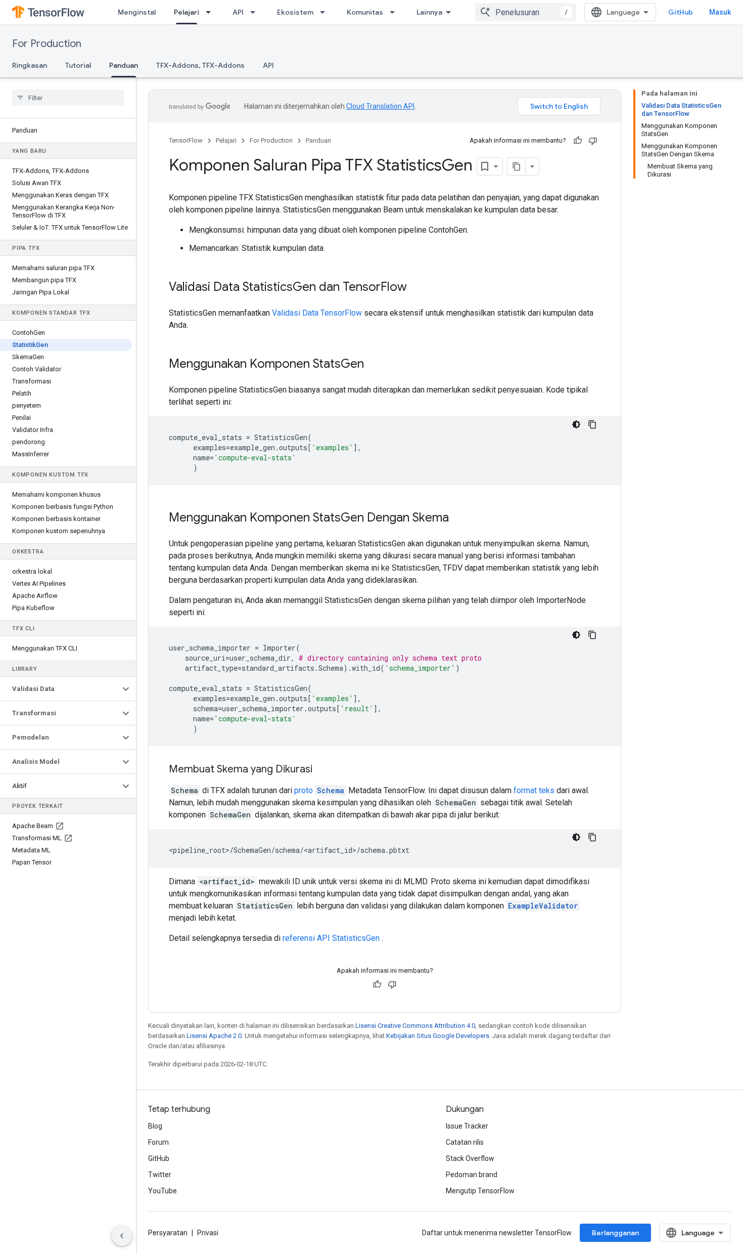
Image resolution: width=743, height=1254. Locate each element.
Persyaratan (168, 1233)
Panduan (123, 65)
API (238, 12)
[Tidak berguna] (592, 140)
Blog (155, 1126)
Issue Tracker (467, 1126)
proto (319, 790)
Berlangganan (615, 1232)
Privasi (207, 1233)
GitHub (680, 12)
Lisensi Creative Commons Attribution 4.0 (415, 1025)
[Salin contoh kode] (592, 424)
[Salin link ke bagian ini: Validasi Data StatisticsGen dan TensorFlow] (417, 288)
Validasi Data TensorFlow (317, 313)
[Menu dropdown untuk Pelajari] (211, 12)
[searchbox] (68, 98)
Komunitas (365, 12)
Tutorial (78, 65)
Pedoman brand (471, 1175)
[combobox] (525, 12)
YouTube (162, 1191)
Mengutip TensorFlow (480, 1191)
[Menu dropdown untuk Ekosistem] (325, 12)
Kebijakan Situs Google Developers (437, 1036)
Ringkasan (29, 65)
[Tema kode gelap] (576, 424)
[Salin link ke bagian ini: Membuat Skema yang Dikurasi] (322, 770)
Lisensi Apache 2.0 (214, 1036)
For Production (46, 43)
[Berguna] (577, 140)
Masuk (720, 12)
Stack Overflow (470, 1158)
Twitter (159, 1175)
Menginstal (137, 12)
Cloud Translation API (380, 106)
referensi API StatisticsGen (331, 938)
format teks (534, 790)
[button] (60, 689)
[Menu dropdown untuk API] (256, 12)
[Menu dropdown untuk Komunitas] (395, 12)
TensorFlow (186, 140)
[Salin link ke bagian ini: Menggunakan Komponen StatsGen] (374, 365)
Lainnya (429, 12)
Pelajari (186, 12)
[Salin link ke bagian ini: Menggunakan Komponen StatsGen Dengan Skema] (459, 518)
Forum (158, 1142)
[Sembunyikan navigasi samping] (122, 1236)
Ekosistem (295, 12)
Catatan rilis (465, 1142)
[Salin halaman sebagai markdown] (516, 166)
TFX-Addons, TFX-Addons (200, 65)
